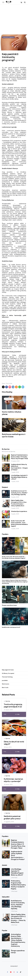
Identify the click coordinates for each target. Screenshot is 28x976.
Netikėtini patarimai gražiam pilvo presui (12, 817)
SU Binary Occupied (8, 673)
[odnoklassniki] (16, 387)
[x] (3, 387)
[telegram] (23, 387)
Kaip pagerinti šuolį (7, 670)
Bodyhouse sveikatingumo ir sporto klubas (13, 435)
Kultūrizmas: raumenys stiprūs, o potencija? (13, 780)
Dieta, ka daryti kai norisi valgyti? (14, 742)
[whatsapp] (19, 387)
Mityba (6, 722)
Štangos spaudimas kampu (9, 605)
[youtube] (10, 972)
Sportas (8, 701)
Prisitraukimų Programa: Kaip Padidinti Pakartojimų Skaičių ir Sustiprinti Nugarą (18, 885)
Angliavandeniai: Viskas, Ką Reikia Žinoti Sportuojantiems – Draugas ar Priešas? (19, 467)
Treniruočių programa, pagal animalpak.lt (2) (13, 705)
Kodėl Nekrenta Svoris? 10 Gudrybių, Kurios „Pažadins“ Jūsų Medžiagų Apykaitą (19, 492)
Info (5, 759)
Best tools (5, 687)
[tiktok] (20, 972)
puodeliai (5, 680)
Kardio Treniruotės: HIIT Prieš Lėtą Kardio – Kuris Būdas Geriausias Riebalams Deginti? (19, 523)
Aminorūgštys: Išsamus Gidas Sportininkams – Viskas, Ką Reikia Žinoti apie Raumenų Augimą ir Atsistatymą (15, 581)
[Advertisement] (14, 19)
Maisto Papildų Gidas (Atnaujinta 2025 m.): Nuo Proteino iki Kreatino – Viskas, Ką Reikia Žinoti (18, 503)
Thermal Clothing (7, 677)
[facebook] (6, 387)
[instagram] (14, 972)
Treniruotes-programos (8, 37)
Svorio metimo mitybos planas (11, 413)
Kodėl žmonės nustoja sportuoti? (11, 627)
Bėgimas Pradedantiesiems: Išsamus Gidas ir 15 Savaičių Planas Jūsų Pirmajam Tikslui (19, 456)
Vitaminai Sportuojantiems (19, 511)
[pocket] (9, 387)
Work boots (5, 684)
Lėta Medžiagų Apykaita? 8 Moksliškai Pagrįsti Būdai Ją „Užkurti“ (19, 477)
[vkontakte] (13, 387)
